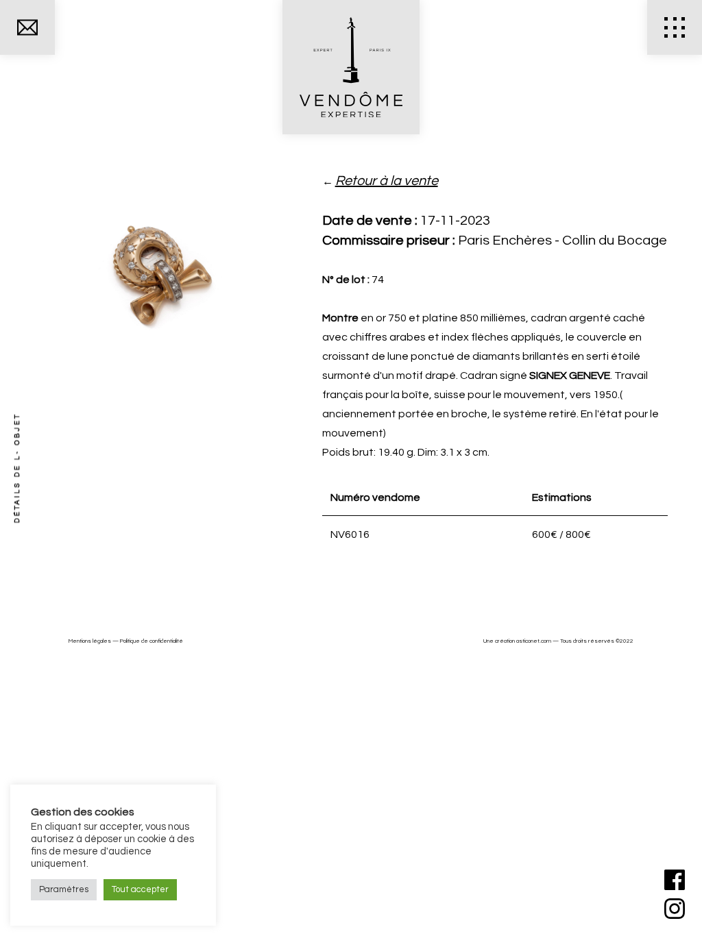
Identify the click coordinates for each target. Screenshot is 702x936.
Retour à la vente (386, 181)
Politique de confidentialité (151, 641)
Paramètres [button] (63, 889)
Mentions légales (90, 641)
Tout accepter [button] (140, 889)
